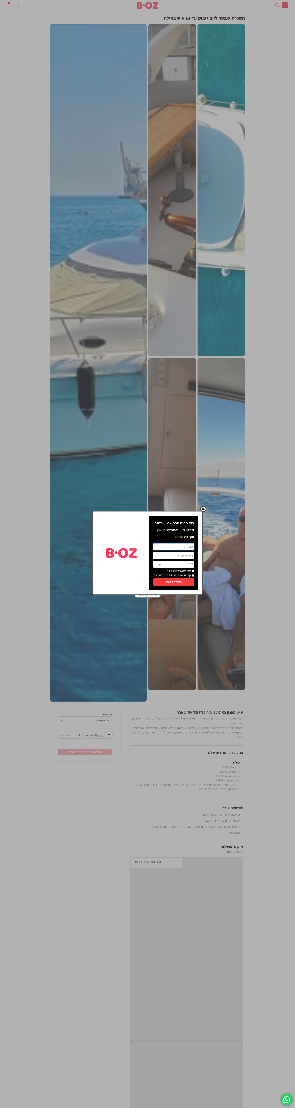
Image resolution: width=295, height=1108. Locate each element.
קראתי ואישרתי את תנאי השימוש (172, 575)
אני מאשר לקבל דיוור (179, 571)
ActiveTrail (153, 596)
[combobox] (157, 564)
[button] (173, 582)
